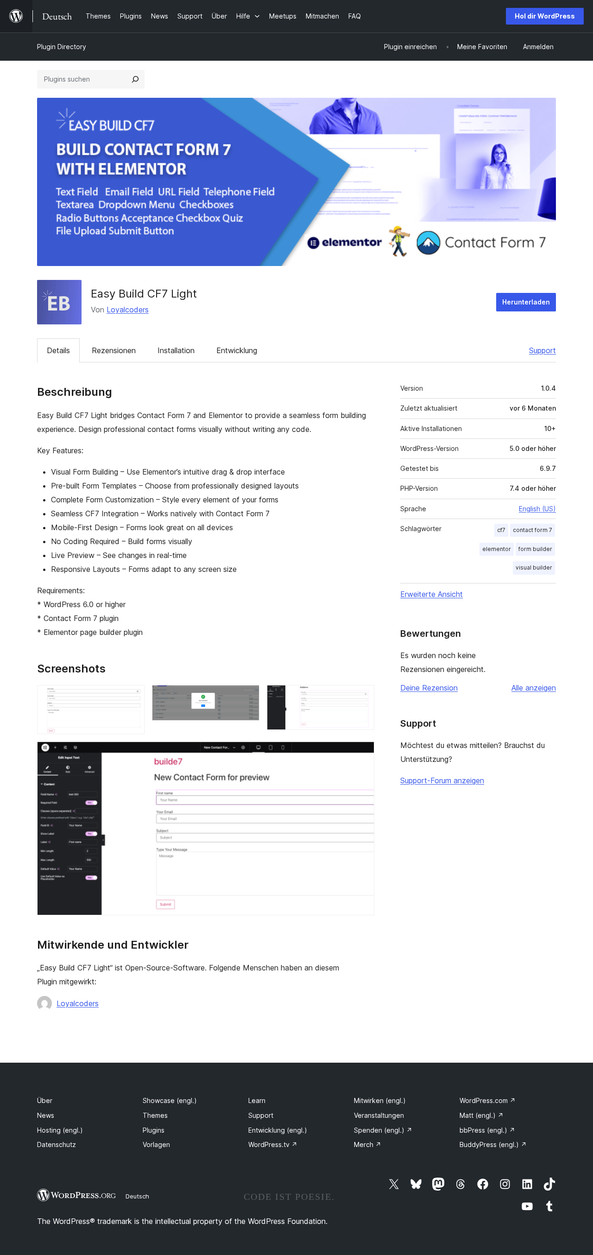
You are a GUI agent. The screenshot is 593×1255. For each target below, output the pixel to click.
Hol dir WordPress (545, 16)
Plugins (153, 1130)
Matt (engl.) (482, 1115)
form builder (535, 548)
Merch (367, 1144)
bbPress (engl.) (487, 1130)
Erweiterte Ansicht (431, 594)
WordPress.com (488, 1100)
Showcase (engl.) (170, 1100)
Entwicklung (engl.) (277, 1130)
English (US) (537, 509)
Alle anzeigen (533, 687)
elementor (496, 548)
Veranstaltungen (379, 1115)
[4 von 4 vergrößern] (361, 754)
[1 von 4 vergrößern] (132, 697)
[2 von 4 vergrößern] (247, 697)
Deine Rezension (429, 687)
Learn (256, 1100)
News (45, 1115)
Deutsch (137, 1196)
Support (542, 350)
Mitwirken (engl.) (380, 1100)
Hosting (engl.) (60, 1130)
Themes (155, 1115)
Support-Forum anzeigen (442, 780)
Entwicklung (236, 350)
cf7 (501, 529)
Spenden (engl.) (383, 1130)
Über (44, 1100)
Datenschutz (56, 1144)
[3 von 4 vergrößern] (361, 697)
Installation (176, 350)
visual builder (534, 567)
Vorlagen (156, 1144)
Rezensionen (114, 350)
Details (58, 350)
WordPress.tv (272, 1144)
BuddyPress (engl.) (493, 1144)
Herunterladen (526, 302)
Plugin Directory (61, 47)
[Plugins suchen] (135, 79)
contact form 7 (532, 529)
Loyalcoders (128, 309)
